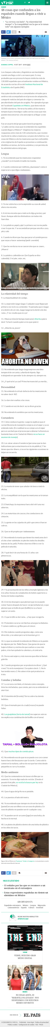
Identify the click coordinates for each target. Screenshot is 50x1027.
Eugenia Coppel (7, 65)
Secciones (47, 2)
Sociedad (39, 908)
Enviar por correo (46, 32)
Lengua (33, 905)
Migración (42, 905)
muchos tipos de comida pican (20, 751)
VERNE (25, 952)
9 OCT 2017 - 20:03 (22, 65)
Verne (7, 2)
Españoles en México (21, 105)
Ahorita (37, 319)
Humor (3, 7)
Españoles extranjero (12, 905)
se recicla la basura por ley (27, 782)
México (25, 905)
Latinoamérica (13, 908)
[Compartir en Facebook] (3, 32)
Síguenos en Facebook (25, 2)
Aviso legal (30, 1022)
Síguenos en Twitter (29, 2)
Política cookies (13, 1024)
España (24, 908)
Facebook (19, 861)
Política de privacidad (42, 1022)
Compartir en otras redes (14, 32)
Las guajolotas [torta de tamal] (17, 714)
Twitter (25, 861)
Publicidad (22, 1022)
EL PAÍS (32, 1015)
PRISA (41, 1024)
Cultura (31, 908)
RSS (36, 1024)
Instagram (31, 861)
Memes (25, 992)
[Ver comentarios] (20, 32)
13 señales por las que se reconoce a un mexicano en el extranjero (24, 887)
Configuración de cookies (26, 1024)
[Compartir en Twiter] (8, 32)
